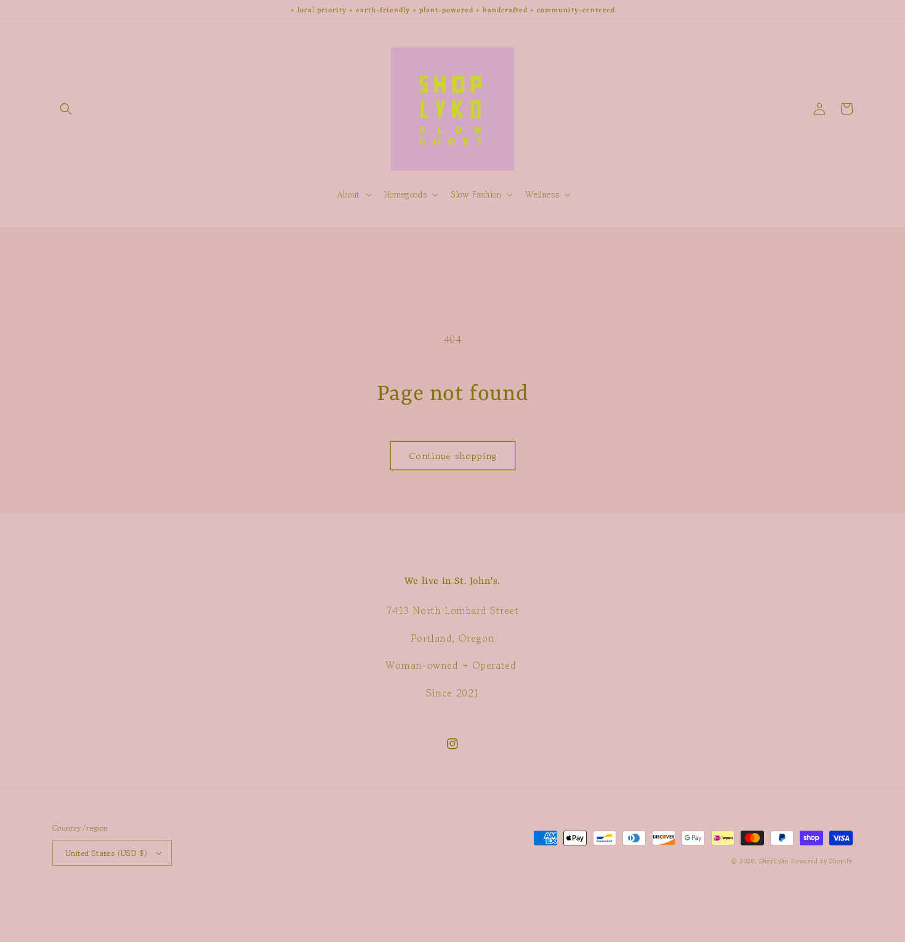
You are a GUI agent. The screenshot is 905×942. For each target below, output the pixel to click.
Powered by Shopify (822, 861)
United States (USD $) (106, 853)
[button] (65, 108)
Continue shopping (453, 455)
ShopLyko (774, 861)
